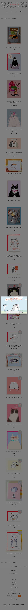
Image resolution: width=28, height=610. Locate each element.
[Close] (27, 296)
